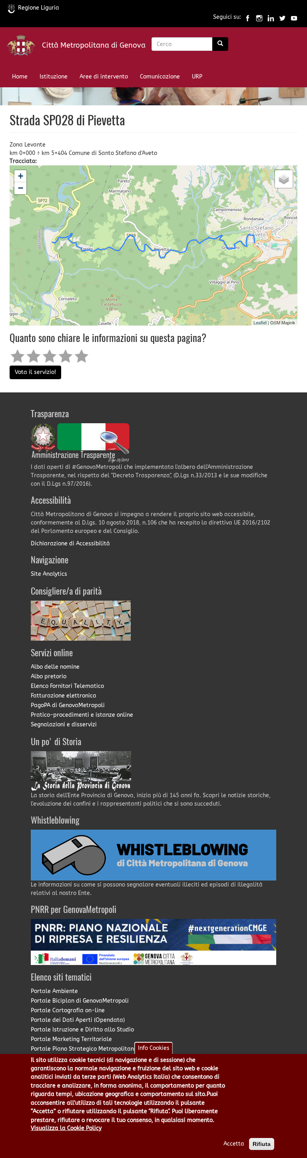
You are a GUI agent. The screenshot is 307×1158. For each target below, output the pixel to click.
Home (20, 76)
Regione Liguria (38, 7)
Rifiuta (262, 1144)
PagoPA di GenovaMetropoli (68, 705)
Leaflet (260, 322)
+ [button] (20, 176)
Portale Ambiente (54, 991)
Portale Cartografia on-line (68, 1010)
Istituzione (54, 76)
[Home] (24, 47)
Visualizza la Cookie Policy (66, 1128)
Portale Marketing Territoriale (71, 1039)
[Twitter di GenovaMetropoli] (282, 17)
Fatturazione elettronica (63, 695)
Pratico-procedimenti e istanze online (82, 715)
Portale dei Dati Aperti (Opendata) (78, 1020)
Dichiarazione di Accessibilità (70, 543)
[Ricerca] (220, 44)
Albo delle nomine (55, 666)
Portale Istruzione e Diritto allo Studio (82, 1029)
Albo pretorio (48, 676)
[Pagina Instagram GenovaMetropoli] (259, 17)
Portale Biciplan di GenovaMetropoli (80, 1000)
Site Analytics (49, 574)
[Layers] (284, 179)
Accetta (233, 1143)
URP (197, 76)
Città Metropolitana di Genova (94, 45)
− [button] (20, 188)
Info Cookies (153, 1048)
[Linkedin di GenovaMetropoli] (271, 17)
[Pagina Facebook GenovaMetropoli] (248, 17)
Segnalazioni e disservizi (64, 724)
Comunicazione (160, 76)
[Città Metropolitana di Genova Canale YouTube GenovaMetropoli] (294, 17)
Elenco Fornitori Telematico (67, 686)
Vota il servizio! (35, 372)
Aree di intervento (104, 76)
